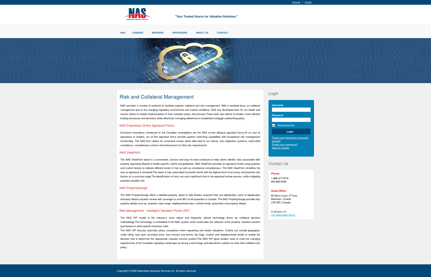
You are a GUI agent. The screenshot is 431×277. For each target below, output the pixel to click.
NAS (122, 32)
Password (277, 115)
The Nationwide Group (283, 215)
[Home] (138, 13)
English (308, 2)
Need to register (280, 148)
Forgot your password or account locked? (290, 139)
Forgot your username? (285, 144)
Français (296, 2)
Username (277, 105)
